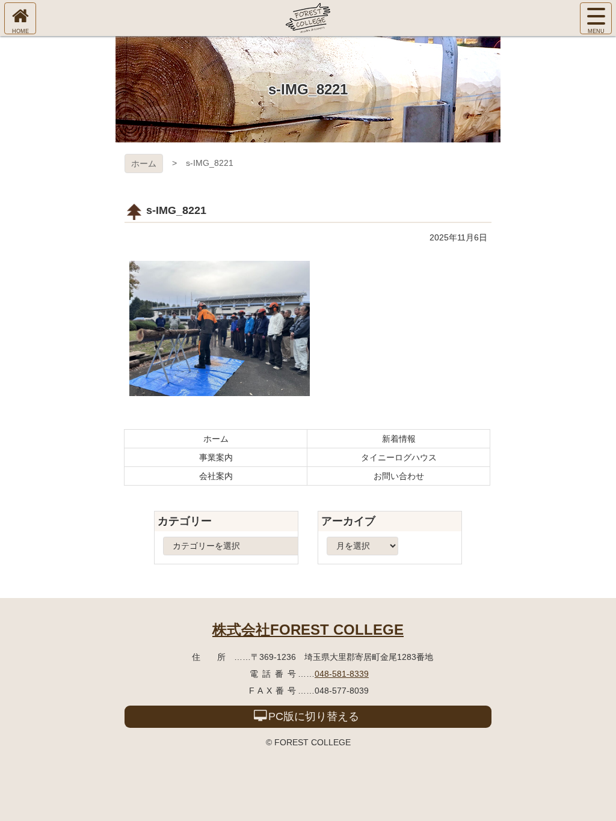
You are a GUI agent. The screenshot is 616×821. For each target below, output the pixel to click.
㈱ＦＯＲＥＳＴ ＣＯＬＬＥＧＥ (308, 18)
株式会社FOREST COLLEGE (308, 629)
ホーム (143, 163)
